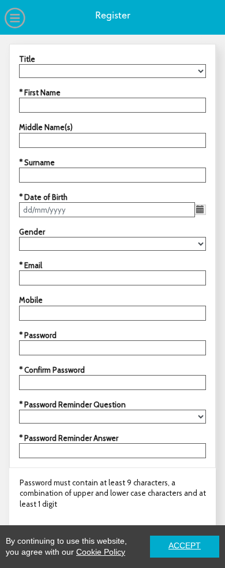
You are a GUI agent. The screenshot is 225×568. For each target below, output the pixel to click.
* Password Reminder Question (72, 404)
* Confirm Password (52, 369)
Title (27, 59)
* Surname (37, 162)
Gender (32, 231)
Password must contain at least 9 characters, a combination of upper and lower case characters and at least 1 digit (113, 493)
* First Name (40, 92)
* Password (38, 335)
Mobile (31, 300)
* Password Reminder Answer (68, 438)
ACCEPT (184, 545)
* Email (30, 265)
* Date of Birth (43, 197)
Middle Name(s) (46, 127)
